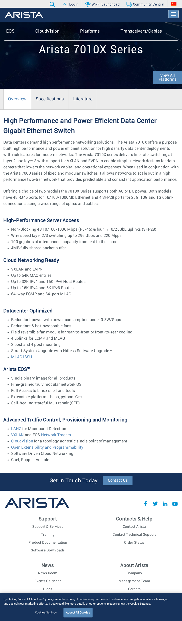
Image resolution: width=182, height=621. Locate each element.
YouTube (175, 503)
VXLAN (18, 435)
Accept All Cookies (78, 612)
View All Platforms (167, 78)
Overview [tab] (17, 99)
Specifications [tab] (50, 99)
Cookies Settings (46, 612)
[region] (91, 607)
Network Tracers (55, 435)
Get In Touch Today (73, 480)
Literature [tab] (83, 99)
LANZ (16, 429)
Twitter (155, 503)
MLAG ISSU (21, 357)
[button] (53, 4)
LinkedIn (165, 503)
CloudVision (22, 441)
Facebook (145, 503)
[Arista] (23, 15)
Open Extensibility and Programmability (47, 448)
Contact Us (118, 481)
